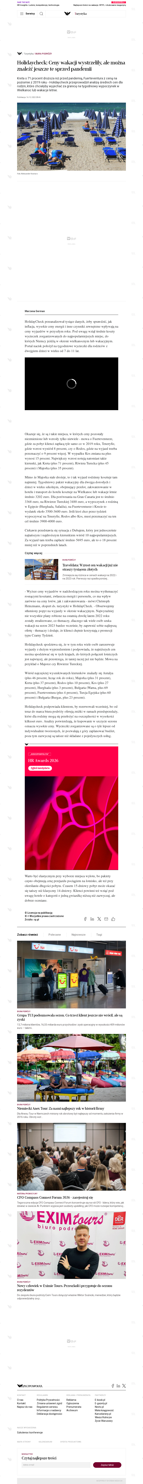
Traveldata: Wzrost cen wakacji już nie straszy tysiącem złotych (90, 567)
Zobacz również (27, 934)
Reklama (71, 1399)
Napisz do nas (24, 1406)
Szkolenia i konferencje (30, 1432)
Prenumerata (73, 1406)
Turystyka (28, 54)
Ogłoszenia (72, 1403)
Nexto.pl (99, 1406)
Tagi (99, 934)
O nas (20, 1399)
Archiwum (72, 1410)
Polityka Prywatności (48, 1399)
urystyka (81, 14)
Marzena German (35, 311)
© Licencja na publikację (39, 912)
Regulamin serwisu (47, 1406)
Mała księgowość (104, 1410)
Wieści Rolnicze (103, 1417)
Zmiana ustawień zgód (49, 1403)
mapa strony (24, 1442)
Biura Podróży (43, 54)
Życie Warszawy (104, 1420)
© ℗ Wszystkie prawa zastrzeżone (44, 916)
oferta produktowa (70, 1442)
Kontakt (21, 1403)
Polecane (54, 934)
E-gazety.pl (101, 1403)
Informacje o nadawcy (49, 1410)
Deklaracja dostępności (49, 1413)
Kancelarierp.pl (103, 1413)
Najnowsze (79, 934)
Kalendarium (45, 1442)
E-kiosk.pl (100, 1399)
